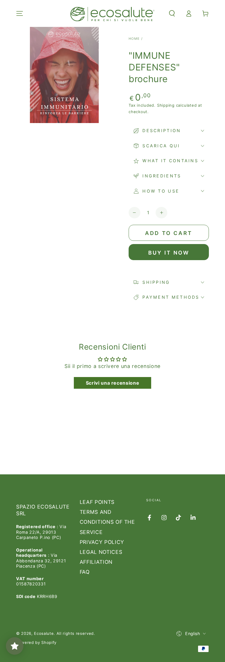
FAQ (85, 572)
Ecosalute (44, 633)
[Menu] (19, 13)
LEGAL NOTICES (101, 552)
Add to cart (168, 233)
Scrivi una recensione (112, 383)
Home (134, 39)
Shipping (166, 105)
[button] (171, 13)
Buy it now (169, 253)
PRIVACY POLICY (102, 542)
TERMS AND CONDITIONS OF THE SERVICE (107, 522)
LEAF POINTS (97, 502)
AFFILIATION (96, 562)
